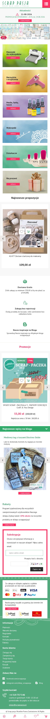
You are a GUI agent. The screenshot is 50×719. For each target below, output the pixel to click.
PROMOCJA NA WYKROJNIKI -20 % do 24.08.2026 (25, 17)
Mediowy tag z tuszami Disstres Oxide (22, 437)
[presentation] (3, 238)
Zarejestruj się (9, 655)
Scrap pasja (21, 4)
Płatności (6, 627)
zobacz (25, 55)
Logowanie (25, 716)
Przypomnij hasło (9, 661)
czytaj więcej (25, 20)
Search (14, 716)
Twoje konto (8, 658)
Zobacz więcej (25, 288)
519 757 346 (17, 694)
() (35, 715)
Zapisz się (37, 569)
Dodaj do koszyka (28, 231)
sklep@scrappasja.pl (18, 705)
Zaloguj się (7, 652)
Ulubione (6, 667)
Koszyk (5, 664)
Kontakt (6, 636)
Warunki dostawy (10, 630)
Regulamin (7, 633)
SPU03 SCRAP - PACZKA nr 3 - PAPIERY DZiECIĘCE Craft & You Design (25, 406)
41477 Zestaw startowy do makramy (25, 256)
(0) (46, 716)
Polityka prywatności (11, 639)
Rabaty (5, 642)
